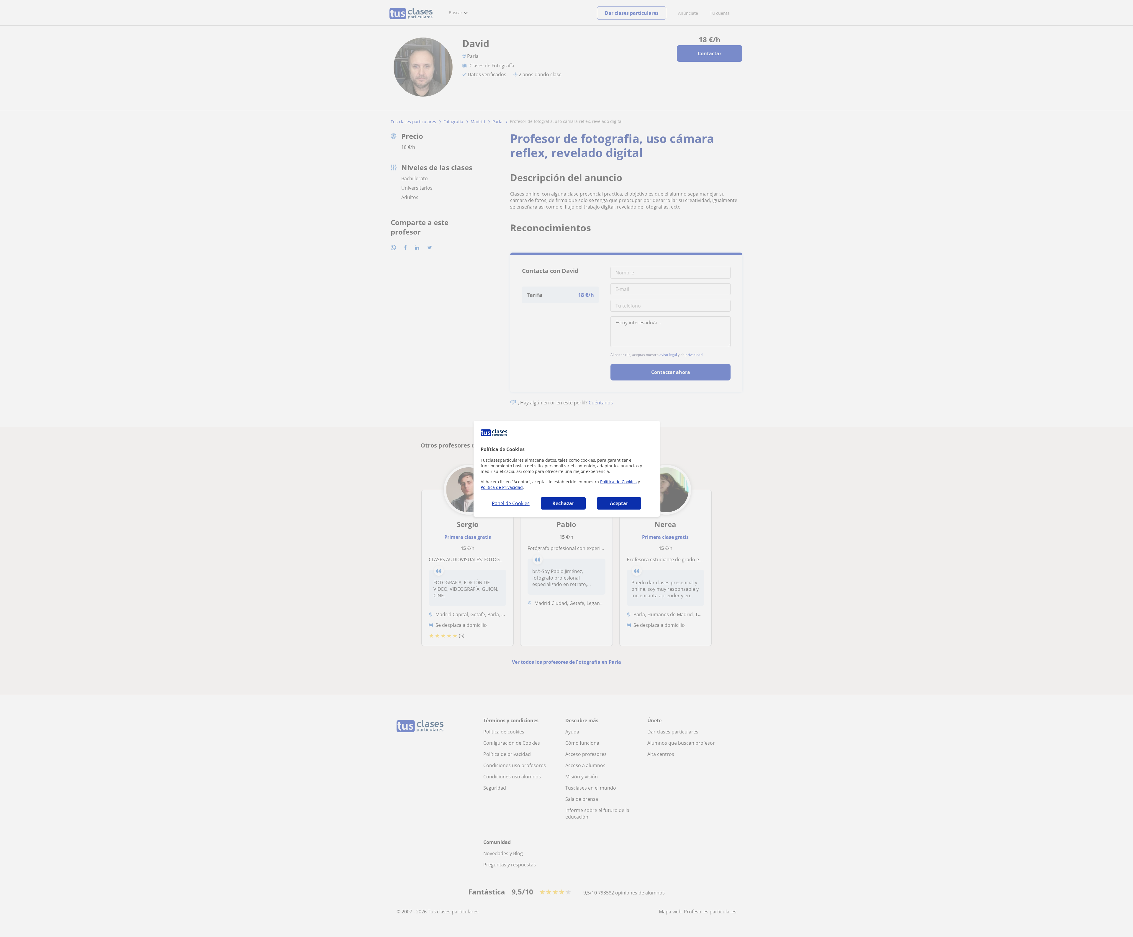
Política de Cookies (618, 481)
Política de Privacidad (502, 487)
